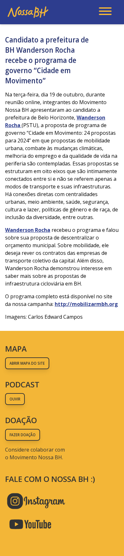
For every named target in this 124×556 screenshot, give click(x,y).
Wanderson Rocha (27, 229)
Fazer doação (23, 435)
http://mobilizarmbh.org (86, 304)
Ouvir (15, 399)
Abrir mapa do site (27, 363)
